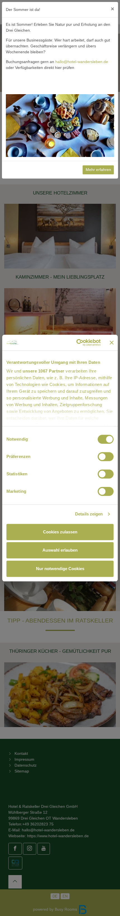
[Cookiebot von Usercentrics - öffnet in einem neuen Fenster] (77, 342)
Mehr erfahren (98, 169)
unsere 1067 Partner (43, 371)
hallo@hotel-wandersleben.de (81, 61)
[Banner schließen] (112, 342)
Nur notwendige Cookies (60, 568)
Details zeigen (89, 514)
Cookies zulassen (60, 531)
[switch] (106, 456)
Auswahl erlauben (60, 550)
